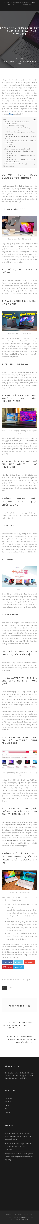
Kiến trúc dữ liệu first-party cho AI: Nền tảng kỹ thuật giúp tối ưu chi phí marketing (18, 1146)
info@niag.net (15, 5)
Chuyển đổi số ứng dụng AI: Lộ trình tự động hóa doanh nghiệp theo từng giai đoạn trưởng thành (18, 1136)
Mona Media (23, 1220)
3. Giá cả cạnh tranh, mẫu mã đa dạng (18, 128)
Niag (11, 114)
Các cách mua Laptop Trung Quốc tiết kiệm (17, 149)
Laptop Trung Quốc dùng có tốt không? (16, 121)
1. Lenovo (10, 142)
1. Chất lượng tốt (12, 123)
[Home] (17, 59)
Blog (12, 988)
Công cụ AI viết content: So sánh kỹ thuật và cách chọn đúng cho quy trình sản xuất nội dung (19, 1157)
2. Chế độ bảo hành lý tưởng (15, 126)
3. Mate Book (11, 147)
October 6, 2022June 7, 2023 (14, 980)
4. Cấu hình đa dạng (13, 130)
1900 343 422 (27, 5)
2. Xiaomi (9, 145)
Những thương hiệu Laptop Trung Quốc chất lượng (20, 140)
